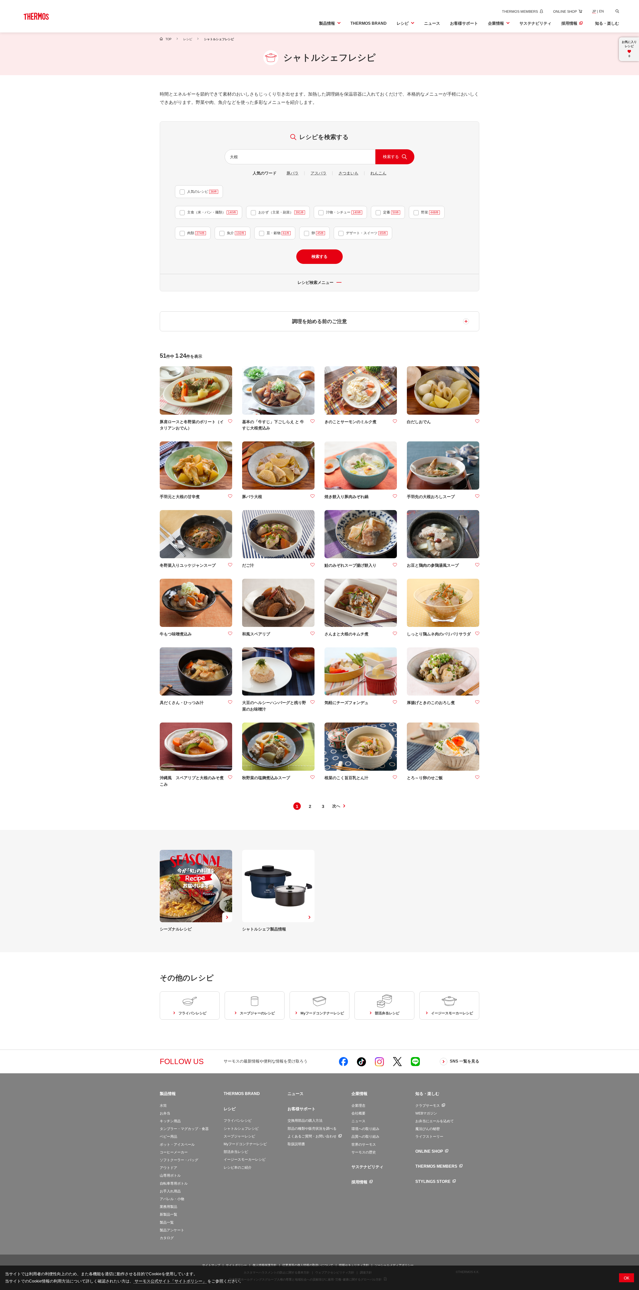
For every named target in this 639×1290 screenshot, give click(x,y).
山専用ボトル (170, 1175)
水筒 (163, 1105)
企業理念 (358, 1105)
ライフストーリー (429, 1136)
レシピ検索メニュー (315, 282)
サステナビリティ (367, 1167)
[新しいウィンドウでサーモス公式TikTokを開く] (361, 1061)
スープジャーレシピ (239, 1136)
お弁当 (165, 1113)
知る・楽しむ (427, 1094)
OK (627, 1278)
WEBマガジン (426, 1113)
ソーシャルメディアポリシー (394, 1265)
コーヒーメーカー (174, 1152)
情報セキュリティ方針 (354, 1265)
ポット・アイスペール (177, 1144)
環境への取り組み (365, 1129)
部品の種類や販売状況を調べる (312, 1128)
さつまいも (348, 173)
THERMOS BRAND (242, 1094)
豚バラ (293, 173)
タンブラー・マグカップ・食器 (184, 1129)
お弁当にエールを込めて (434, 1121)
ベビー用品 (168, 1136)
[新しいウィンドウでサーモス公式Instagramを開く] (379, 1061)
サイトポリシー (236, 1265)
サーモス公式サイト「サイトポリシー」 (170, 1281)
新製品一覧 (168, 1214)
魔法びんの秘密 (427, 1129)
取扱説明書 (296, 1144)
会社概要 (358, 1113)
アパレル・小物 (172, 1199)
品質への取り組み (365, 1136)
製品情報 (168, 1094)
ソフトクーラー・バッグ (179, 1160)
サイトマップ (211, 1265)
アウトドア (168, 1168)
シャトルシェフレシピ (241, 1128)
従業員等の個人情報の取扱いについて (307, 1265)
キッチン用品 (170, 1121)
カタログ (167, 1238)
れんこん (378, 173)
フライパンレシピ (238, 1120)
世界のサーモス (363, 1144)
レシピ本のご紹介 (238, 1167)
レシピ (230, 1109)
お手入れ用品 (170, 1191)
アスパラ (318, 173)
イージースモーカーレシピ (245, 1159)
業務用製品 (168, 1207)
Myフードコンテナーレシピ (245, 1144)
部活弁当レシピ (236, 1152)
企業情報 (359, 1094)
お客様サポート (302, 1109)
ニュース (296, 1094)
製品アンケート (172, 1230)
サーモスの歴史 (363, 1152)
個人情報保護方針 (265, 1265)
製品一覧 (167, 1222)
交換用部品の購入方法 (305, 1120)
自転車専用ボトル (174, 1183)
